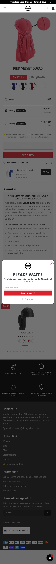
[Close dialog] (51, 263)
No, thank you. (28, 299)
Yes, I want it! (28, 293)
